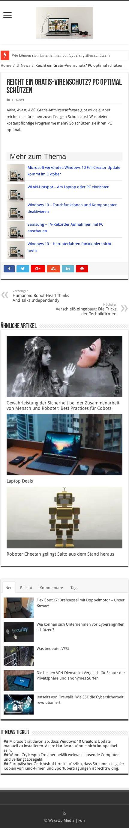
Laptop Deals (20, 481)
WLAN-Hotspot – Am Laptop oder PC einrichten (69, 187)
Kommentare (51, 588)
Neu (9, 588)
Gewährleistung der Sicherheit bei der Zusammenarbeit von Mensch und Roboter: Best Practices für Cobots (63, 405)
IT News (23, 65)
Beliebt (26, 588)
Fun (81, 820)
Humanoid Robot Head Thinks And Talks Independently (41, 296)
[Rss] (64, 813)
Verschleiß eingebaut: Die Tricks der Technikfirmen (86, 309)
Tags (74, 588)
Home (6, 65)
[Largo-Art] (64, 21)
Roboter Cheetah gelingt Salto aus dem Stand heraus (61, 554)
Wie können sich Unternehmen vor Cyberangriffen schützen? (61, 55)
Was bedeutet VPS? (53, 648)
